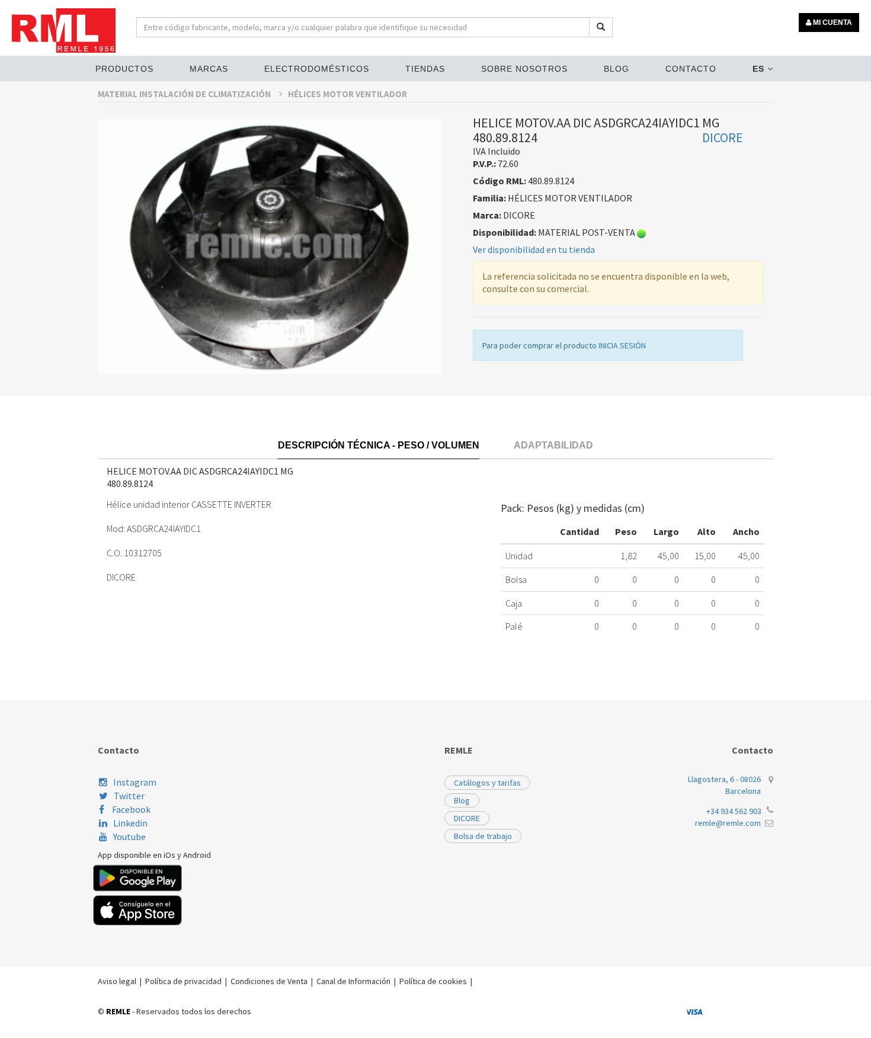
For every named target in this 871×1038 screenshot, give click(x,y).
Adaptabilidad (553, 445)
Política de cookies (433, 981)
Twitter (129, 796)
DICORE (467, 818)
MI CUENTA (831, 22)
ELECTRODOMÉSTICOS (316, 68)
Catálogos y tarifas (487, 782)
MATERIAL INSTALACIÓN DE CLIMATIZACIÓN (185, 94)
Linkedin (130, 823)
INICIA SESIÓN (622, 345)
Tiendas (425, 68)
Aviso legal (117, 981)
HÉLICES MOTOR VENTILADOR (347, 94)
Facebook (130, 809)
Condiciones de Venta (269, 981)
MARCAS (209, 68)
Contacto (690, 68)
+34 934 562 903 (733, 811)
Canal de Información (353, 981)
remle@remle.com (728, 823)
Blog (616, 68)
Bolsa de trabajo (483, 836)
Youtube (129, 836)
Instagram (134, 782)
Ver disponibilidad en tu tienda (534, 249)
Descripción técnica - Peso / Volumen (378, 445)
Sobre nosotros (524, 68)
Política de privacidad (183, 981)
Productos (124, 68)
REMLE (118, 1011)
